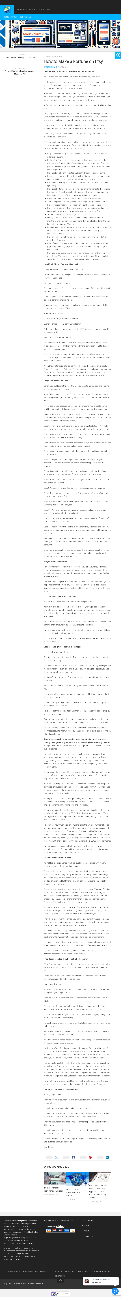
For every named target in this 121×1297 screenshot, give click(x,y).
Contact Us (25, 17)
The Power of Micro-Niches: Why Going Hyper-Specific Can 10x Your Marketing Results (98, 1191)
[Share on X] (52, 1157)
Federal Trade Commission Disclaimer (66, 1272)
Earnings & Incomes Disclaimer (35, 1272)
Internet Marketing (53, 56)
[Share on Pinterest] (86, 1157)
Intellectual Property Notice (98, 1272)
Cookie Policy (14, 1272)
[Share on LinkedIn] (103, 1157)
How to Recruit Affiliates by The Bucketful (73, 1192)
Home (6, 17)
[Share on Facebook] (69, 1157)
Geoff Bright (51, 67)
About (14, 17)
